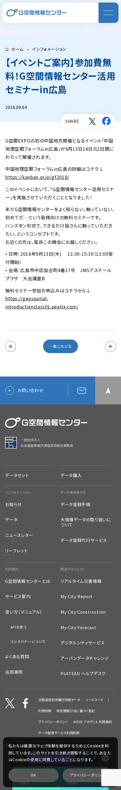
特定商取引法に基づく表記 (76, 710)
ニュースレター (19, 535)
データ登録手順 (75, 504)
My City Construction (83, 611)
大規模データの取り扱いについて (85, 522)
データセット (17, 475)
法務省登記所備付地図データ (59, 699)
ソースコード (94, 699)
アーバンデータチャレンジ (84, 658)
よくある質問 (17, 656)
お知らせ (13, 504)
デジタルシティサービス (82, 642)
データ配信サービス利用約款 (58, 732)
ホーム (17, 49)
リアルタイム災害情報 (81, 581)
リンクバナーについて (28, 641)
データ (11, 519)
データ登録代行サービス (83, 540)
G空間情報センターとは (27, 581)
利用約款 (44, 710)
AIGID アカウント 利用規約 (92, 721)
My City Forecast (78, 627)
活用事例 (14, 672)
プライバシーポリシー (53, 721)
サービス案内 (17, 596)
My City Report (76, 596)
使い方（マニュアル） (23, 611)
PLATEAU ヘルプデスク (83, 673)
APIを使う (18, 627)
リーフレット (16, 550)
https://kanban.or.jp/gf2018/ (37, 177)
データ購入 (71, 475)
